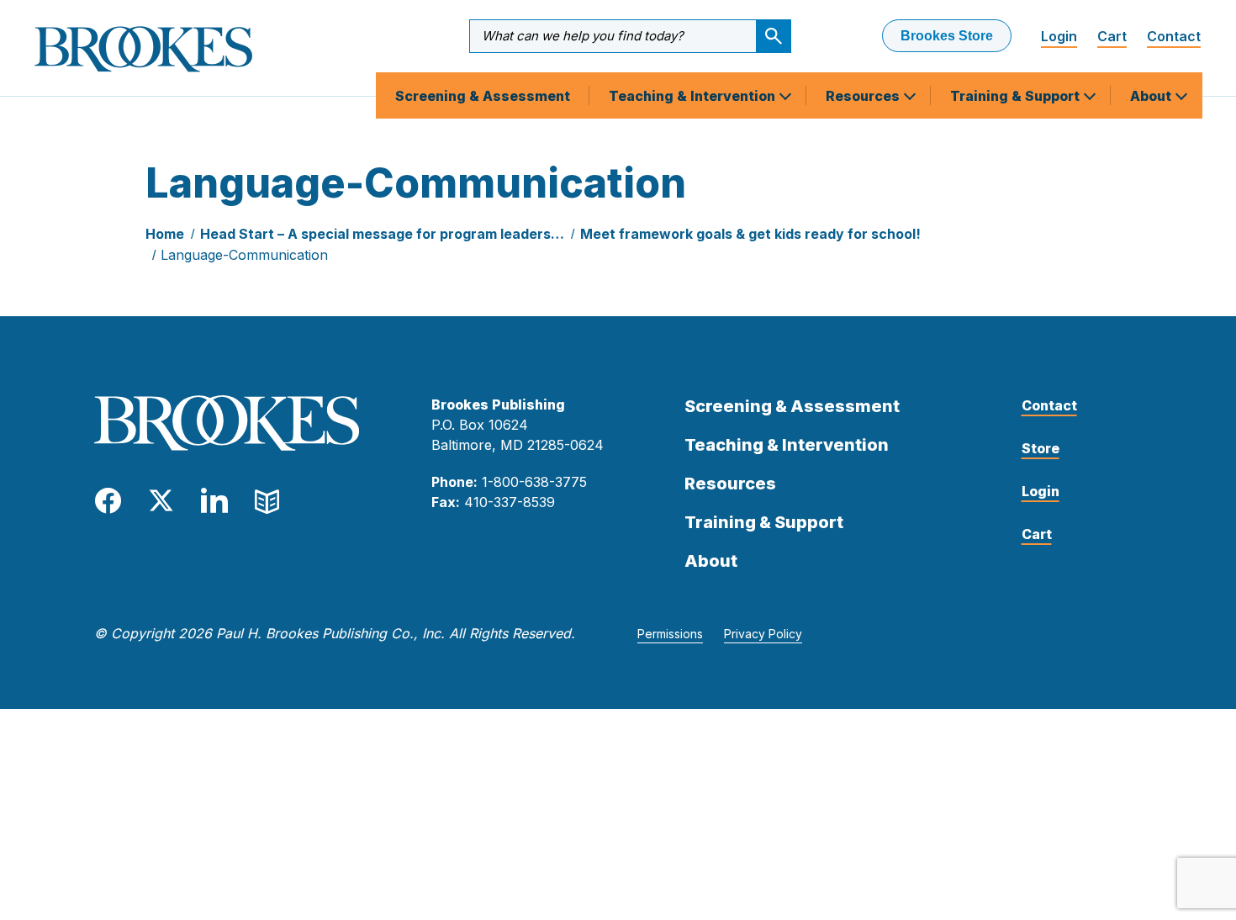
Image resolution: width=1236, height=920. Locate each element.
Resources (864, 95)
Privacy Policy (763, 634)
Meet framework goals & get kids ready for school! (750, 233)
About (1152, 95)
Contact (1174, 36)
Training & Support (1016, 95)
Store (1040, 448)
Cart (1112, 36)
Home (164, 233)
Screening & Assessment (482, 95)
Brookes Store (947, 36)
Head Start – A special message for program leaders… (382, 233)
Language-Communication (244, 254)
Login (1059, 36)
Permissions (670, 634)
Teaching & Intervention (694, 95)
